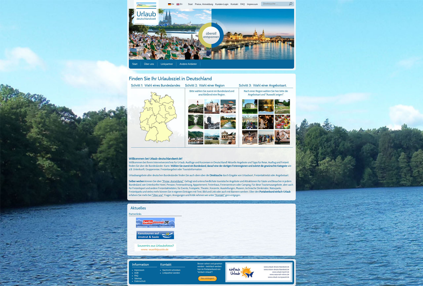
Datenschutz (140, 281)
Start (190, 4)
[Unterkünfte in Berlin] (155, 222)
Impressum (252, 4)
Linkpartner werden (171, 273)
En (180, 4)
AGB (136, 273)
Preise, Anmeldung (204, 4)
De (172, 4)
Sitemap (138, 278)
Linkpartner (167, 64)
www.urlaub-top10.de (280, 272)
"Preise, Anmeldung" (173, 181)
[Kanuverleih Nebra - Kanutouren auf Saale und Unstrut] (155, 235)
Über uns (149, 64)
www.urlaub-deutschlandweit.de (276, 267)
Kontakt (234, 4)
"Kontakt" (220, 195)
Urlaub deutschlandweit (146, 12)
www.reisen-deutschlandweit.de (276, 269)
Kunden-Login (221, 4)
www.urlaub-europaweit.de (278, 277)
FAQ (242, 4)
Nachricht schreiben (171, 270)
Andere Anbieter (188, 64)
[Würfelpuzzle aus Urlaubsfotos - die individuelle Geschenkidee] (155, 247)
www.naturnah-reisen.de (279, 274)
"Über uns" (157, 195)
